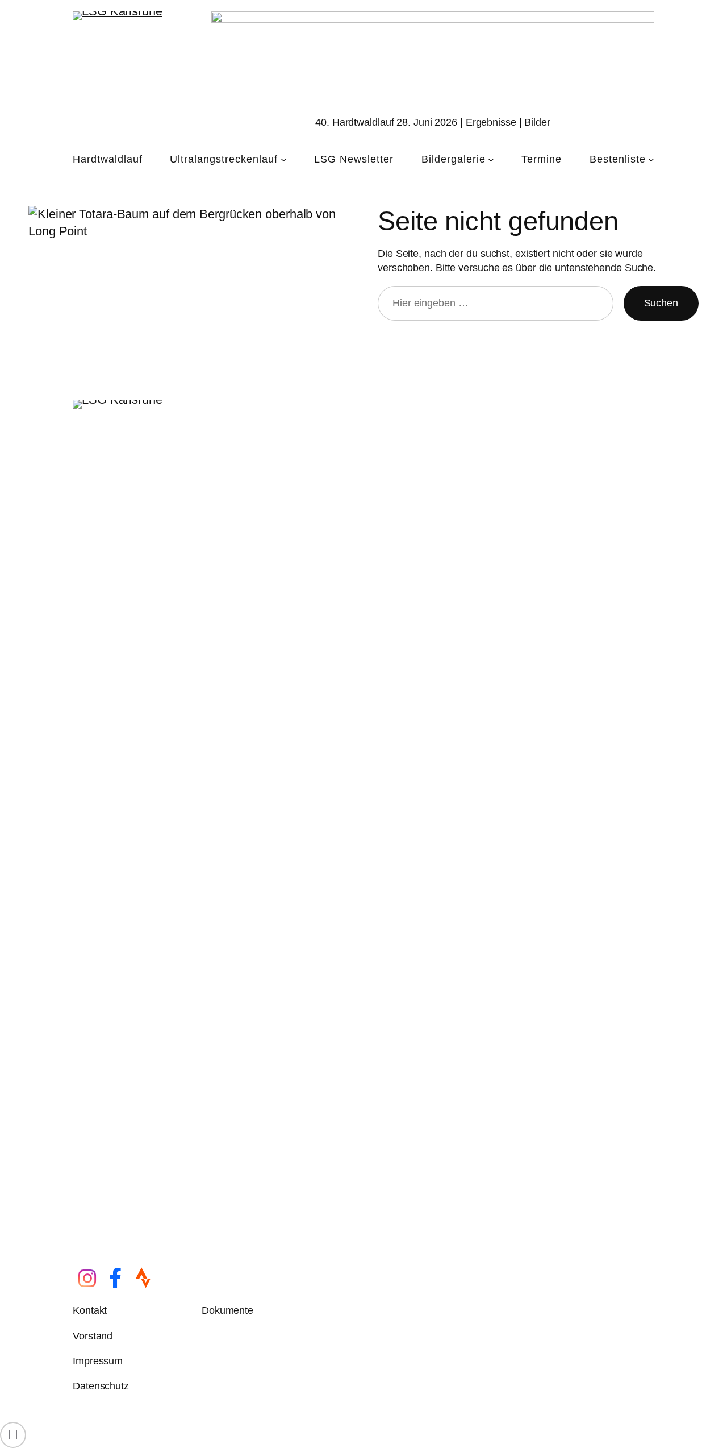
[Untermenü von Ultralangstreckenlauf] (284, 159)
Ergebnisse (491, 122)
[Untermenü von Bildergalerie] (491, 159)
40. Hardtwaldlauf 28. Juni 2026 (386, 122)
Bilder (537, 122)
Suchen (661, 303)
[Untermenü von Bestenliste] (651, 159)
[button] (13, 1435)
